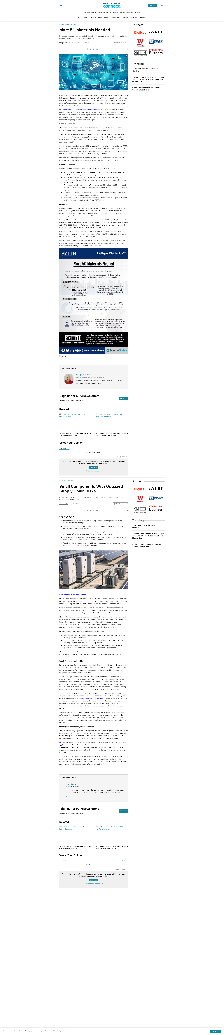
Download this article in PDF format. (72, 595)
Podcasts (143, 17)
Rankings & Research (130, 17)
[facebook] (87, 49)
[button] (60, 5)
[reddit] (97, 49)
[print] (127, 49)
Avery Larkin (63, 504)
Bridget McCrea (64, 43)
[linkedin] (90, 49)
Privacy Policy (57, 1030)
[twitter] (94, 49)
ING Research (64, 742)
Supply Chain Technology (99, 17)
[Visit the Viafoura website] (123, 457)
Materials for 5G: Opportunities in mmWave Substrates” (82, 110)
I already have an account (94, 471)
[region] (93, 453)
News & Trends (82, 17)
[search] (64, 5)
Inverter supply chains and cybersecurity (87, 698)
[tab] (64, 448)
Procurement (115, 17)
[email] (100, 49)
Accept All (215, 1031)
